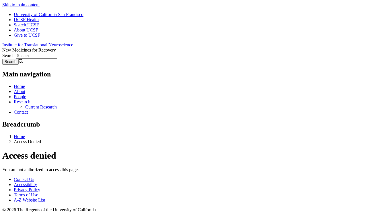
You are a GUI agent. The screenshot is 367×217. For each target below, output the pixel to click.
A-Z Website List (29, 200)
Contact (21, 112)
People (20, 96)
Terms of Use (26, 194)
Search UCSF (26, 24)
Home (19, 86)
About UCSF (26, 29)
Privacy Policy (27, 189)
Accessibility (25, 184)
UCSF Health (26, 19)
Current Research (41, 106)
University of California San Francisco (48, 14)
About (19, 91)
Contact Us (24, 179)
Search (8, 55)
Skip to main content (21, 4)
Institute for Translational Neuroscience (37, 44)
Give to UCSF (27, 35)
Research (22, 101)
